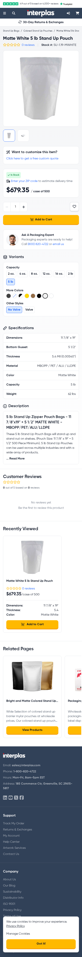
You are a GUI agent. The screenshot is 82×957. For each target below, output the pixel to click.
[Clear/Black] (20, 296)
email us (58, 244)
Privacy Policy (12, 910)
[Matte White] (45, 296)
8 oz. (34, 273)
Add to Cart (43, 219)
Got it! (41, 943)
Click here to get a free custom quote (32, 158)
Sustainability (12, 891)
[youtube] (11, 797)
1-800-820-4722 (24, 771)
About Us (9, 879)
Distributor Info (13, 897)
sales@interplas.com (26, 765)
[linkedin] (5, 797)
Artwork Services (14, 848)
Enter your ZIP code (24, 181)
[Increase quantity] (23, 207)
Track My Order (13, 823)
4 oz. (22, 273)
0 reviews (28, 45)
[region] (41, 88)
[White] (51, 296)
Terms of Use (12, 916)
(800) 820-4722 (38, 244)
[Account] (68, 13)
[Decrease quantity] (7, 207)
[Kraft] (33, 296)
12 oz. (46, 273)
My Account (11, 835)
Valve (29, 309)
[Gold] (27, 296)
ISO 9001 (9, 904)
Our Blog (9, 885)
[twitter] (16, 797)
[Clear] (14, 296)
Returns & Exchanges (17, 829)
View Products (32, 730)
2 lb (70, 273)
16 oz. (59, 273)
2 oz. (11, 273)
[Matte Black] (39, 296)
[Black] (8, 296)
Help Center (11, 841)
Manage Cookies (18, 933)
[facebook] (22, 797)
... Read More (15, 458)
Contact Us (11, 854)
